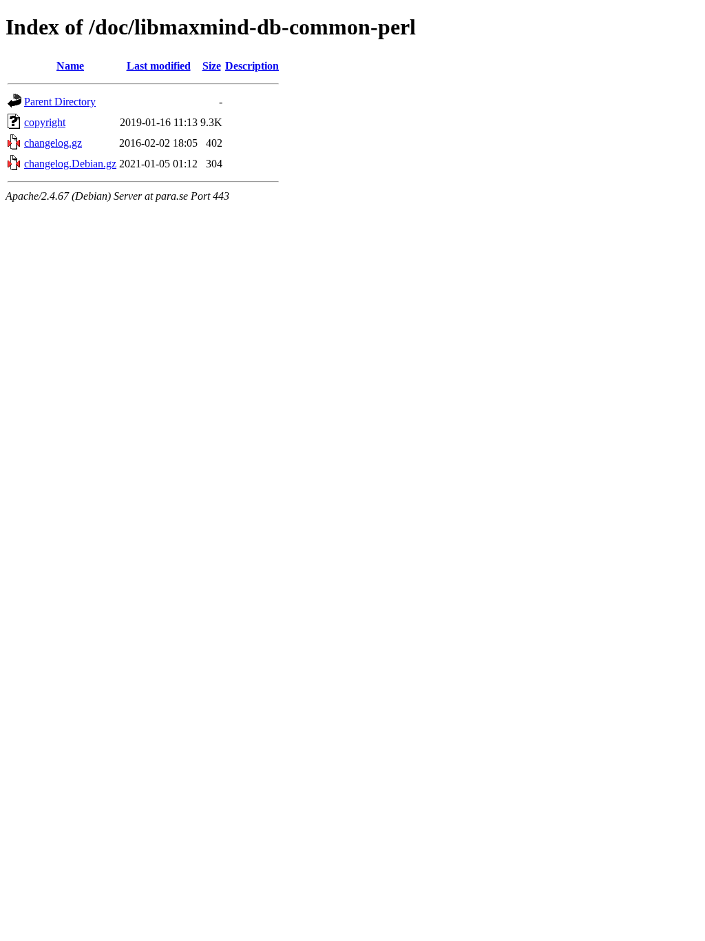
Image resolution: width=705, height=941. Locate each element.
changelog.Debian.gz (70, 163)
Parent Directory (60, 101)
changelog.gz (53, 143)
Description (252, 66)
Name (70, 66)
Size (211, 66)
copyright (44, 122)
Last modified (159, 66)
